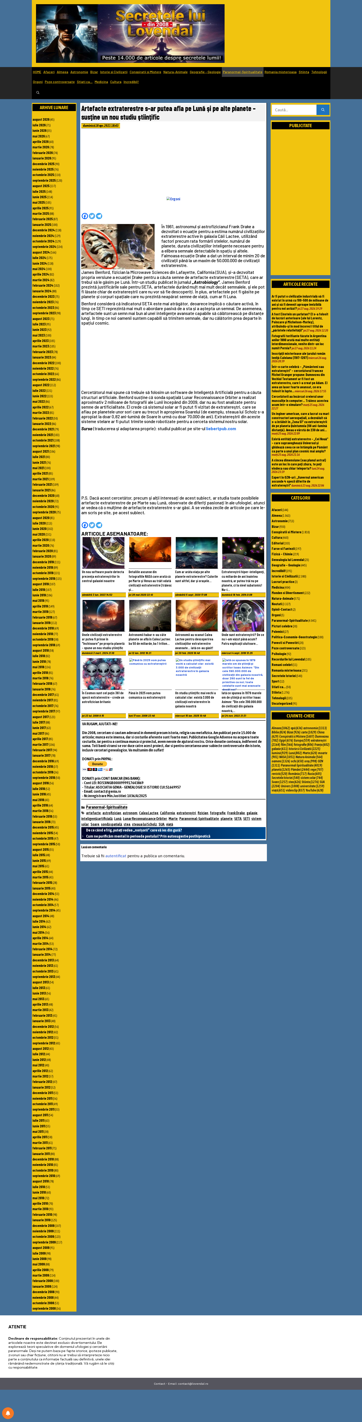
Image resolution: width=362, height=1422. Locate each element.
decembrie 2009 (43, 1225)
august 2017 (40, 717)
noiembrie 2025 (43, 169)
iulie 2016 (38, 788)
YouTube (314, 790)
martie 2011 (40, 1142)
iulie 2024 (39, 257)
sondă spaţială (111, 824)
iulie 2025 (39, 191)
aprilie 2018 (40, 672)
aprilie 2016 (40, 805)
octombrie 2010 (42, 1170)
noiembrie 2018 (42, 634)
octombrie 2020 (43, 506)
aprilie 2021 (40, 473)
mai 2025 (38, 202)
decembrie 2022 (43, 363)
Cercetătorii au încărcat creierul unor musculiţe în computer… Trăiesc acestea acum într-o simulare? (300, 400)
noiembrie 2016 (42, 766)
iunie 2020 (39, 528)
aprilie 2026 (40, 141)
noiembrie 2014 (42, 899)
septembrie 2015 (43, 844)
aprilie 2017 (40, 739)
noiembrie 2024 (43, 235)
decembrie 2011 (42, 1092)
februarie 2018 (42, 683)
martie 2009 (40, 1275)
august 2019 (40, 584)
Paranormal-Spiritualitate (242, 72)
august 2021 (40, 451)
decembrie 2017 (43, 694)
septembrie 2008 (44, 1308)
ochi (297, 761)
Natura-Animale (175, 72)
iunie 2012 (39, 1059)
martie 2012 (40, 1076)
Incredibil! (131, 82)
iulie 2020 (39, 523)
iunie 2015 (39, 860)
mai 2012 (38, 1065)
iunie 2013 (39, 993)
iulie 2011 (38, 1120)
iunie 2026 (39, 130)
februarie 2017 (42, 750)
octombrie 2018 (42, 639)
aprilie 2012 (40, 1070)
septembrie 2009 (44, 1242)
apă (297, 728)
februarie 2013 (42, 1015)
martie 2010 (40, 1209)
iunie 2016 (39, 794)
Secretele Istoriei (284, 675)
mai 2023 (38, 335)
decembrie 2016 (43, 761)
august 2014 (40, 916)
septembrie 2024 (44, 246)
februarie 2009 (42, 1280)
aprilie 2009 (40, 1270)
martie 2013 (40, 1010)
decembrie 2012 (43, 1026)
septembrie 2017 (43, 711)
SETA (238, 818)
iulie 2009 (39, 1253)
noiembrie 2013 (42, 965)
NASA (287, 757)
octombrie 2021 (42, 440)
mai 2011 (38, 1131)
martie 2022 (40, 412)
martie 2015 (40, 877)
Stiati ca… (85, 82)
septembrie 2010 (43, 1175)
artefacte (93, 813)
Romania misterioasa (281, 72)
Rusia (315, 774)
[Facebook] (85, 216)
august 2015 (40, 849)
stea (127, 824)
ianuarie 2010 (41, 1220)
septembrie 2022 (44, 379)
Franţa (322, 744)
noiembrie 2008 (43, 1297)
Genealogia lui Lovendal (288, 559)
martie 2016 (40, 810)
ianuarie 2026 (41, 158)
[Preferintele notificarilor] (8, 1413)
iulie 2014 (38, 921)
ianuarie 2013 (41, 1021)
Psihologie (279, 653)
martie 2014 (40, 943)
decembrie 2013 (43, 960)
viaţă (169, 824)
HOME (37, 72)
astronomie (315, 728)
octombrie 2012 (42, 1037)
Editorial (277, 543)
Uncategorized (282, 703)
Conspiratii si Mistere (145, 72)
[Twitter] (92, 216)
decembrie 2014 (43, 893)
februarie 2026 (42, 152)
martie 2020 (40, 545)
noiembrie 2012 (42, 1032)
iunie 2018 (39, 661)
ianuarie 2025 (41, 224)
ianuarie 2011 (41, 1153)
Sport (275, 681)
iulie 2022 (39, 390)
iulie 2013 (38, 988)
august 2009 (40, 1247)
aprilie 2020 (40, 539)
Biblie (279, 732)
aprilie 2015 (40, 871)
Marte (173, 818)
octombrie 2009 (43, 1236)
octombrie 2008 (43, 1303)
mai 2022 (38, 401)
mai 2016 (38, 800)
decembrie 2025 (43, 164)
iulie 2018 (38, 656)
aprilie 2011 (39, 1137)
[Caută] (323, 110)
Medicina (101, 82)
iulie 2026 (39, 125)
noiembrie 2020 (43, 501)
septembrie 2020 (44, 512)
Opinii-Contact (282, 609)
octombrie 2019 (42, 573)
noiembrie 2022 (43, 368)
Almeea (62, 72)
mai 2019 (38, 600)
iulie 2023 (39, 324)
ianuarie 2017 (41, 755)
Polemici (278, 631)
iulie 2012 (38, 1054)
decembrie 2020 (43, 495)
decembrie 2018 (43, 628)
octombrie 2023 (43, 307)
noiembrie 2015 (42, 833)
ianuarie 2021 (41, 490)
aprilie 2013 (40, 1004)
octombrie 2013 (42, 971)
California (167, 813)
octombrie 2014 (43, 905)
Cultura (116, 82)
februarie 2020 (42, 551)
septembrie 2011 (43, 1109)
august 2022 (40, 385)
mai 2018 (38, 667)
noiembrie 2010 (42, 1164)
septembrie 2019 (43, 578)
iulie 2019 (38, 589)
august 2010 (40, 1181)
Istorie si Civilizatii (114, 72)
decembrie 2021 (43, 429)
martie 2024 (40, 280)
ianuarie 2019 (41, 622)
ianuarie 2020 (41, 556)
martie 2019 (40, 611)
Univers (290, 786)
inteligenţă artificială (96, 818)
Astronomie (79, 72)
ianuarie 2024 (42, 291)
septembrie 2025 (44, 180)
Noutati (277, 604)
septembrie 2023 (44, 313)
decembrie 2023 (43, 296)
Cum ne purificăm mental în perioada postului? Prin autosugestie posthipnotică (148, 836)
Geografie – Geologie (205, 72)
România (297, 774)
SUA (161, 824)
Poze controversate (60, 82)
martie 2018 (40, 678)
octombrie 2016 (42, 772)
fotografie (218, 813)
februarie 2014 (42, 949)
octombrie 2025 (43, 174)
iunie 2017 (39, 727)
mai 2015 (38, 866)
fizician (203, 813)
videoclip (295, 790)
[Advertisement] (173, 163)
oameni (281, 761)
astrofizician (111, 813)
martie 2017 (40, 744)
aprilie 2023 (40, 340)
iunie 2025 (39, 197)
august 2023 (40, 318)
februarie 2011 (42, 1148)
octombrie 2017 (42, 705)
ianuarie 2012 (41, 1087)
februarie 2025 (42, 219)
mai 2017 (38, 733)
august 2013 (40, 982)
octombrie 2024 (43, 241)
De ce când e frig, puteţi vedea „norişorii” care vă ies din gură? (134, 830)
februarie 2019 (42, 617)
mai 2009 (38, 1264)
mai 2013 (38, 999)
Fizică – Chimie (282, 554)
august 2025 (40, 186)
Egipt (286, 740)
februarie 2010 (42, 1214)
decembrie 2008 (43, 1292)
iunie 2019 (39, 595)
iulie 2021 (38, 457)
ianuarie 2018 (41, 689)
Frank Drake (236, 813)
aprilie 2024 (40, 274)
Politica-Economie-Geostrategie (294, 637)
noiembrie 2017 (42, 700)
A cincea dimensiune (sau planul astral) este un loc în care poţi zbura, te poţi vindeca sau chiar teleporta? (299, 464)
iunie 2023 (39, 329)
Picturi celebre (282, 626)
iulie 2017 (38, 722)
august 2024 (41, 252)
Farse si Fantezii (283, 548)
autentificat (115, 855)
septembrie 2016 (43, 777)
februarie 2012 (42, 1081)
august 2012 (40, 1048)
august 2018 (40, 650)
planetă (281, 769)
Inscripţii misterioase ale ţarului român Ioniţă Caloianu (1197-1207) (298, 355)
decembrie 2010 (43, 1159)
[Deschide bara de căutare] (38, 93)
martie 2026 (40, 147)
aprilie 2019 (40, 606)
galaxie (252, 813)
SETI (246, 818)
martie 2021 (40, 479)
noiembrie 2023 (43, 302)
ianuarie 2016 (41, 822)
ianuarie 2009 (41, 1286)
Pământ (300, 769)
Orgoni (38, 82)
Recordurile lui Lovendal (288, 659)
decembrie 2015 (43, 827)
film (287, 744)
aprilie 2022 (40, 407)
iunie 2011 (38, 1126)
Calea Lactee (148, 813)
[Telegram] (99, 216)
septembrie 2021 (43, 446)
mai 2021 (38, 468)
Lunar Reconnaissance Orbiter (145, 818)
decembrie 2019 (43, 562)
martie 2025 (40, 213)
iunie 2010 (39, 1192)
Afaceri (49, 72)
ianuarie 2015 (41, 888)
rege (316, 769)
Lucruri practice (283, 581)
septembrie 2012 (43, 1043)
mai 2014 (38, 932)
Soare (94, 824)
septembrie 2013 (43, 976)
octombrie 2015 (42, 838)
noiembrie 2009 (43, 1231)
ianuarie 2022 (41, 423)
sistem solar (312, 778)
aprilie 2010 (40, 1203)
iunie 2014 (39, 927)
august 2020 (40, 517)
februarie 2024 (42, 285)
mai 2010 (38, 1198)
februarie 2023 (42, 352)
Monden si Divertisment (288, 593)
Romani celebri (282, 664)
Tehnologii (319, 72)
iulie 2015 (38, 855)
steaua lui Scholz (144, 824)
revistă (279, 774)
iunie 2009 (39, 1258)
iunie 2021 (39, 462)
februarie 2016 (42, 816)
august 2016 (40, 783)
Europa (302, 740)
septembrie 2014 (44, 910)
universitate (312, 786)
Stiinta (304, 72)
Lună (117, 818)
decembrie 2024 (43, 230)
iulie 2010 (38, 1187)
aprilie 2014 (40, 938)
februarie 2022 (42, 418)
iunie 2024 (39, 263)
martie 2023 (40, 346)
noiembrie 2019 (42, 567)
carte (308, 732)
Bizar (94, 72)
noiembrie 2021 (42, 435)
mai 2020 (38, 534)
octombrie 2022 (43, 374)
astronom (130, 813)
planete (227, 818)
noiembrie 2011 (42, 1098)
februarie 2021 (42, 484)
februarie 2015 (42, 882)
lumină (280, 753)
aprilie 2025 (40, 208)
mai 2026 (38, 136)
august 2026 (40, 119)
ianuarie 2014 (41, 954)
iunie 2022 (39, 396)
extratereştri (186, 813)
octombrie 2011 (42, 1104)
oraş (310, 761)
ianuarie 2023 (41, 357)
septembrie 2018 (43, 645)
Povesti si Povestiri (285, 642)
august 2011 (40, 1115)
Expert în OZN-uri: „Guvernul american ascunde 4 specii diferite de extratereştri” (298, 481)
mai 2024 (38, 269)
